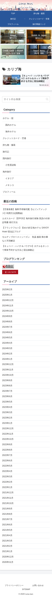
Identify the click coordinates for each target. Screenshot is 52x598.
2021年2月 (7, 546)
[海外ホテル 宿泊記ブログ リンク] (13, 37)
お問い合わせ (38, 585)
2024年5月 (7, 337)
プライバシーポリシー (14, 585)
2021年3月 (7, 541)
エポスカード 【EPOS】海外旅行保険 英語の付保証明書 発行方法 (26, 220)
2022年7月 (7, 455)
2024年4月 (7, 343)
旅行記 (6, 152)
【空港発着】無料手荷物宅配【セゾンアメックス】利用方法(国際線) (24, 211)
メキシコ (9, 185)
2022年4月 (7, 471)
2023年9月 (7, 380)
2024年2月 (7, 354)
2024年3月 (7, 348)
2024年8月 (7, 321)
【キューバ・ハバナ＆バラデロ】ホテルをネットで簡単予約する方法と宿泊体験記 (25, 248)
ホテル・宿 (8, 118)
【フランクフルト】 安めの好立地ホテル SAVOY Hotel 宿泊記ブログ (25, 230)
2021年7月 (7, 519)
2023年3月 (7, 412)
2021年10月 (8, 503)
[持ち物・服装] (39, 52)
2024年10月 (8, 311)
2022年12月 (8, 428)
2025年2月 (7, 289)
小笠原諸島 (10, 165)
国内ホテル (10, 125)
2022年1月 (7, 487)
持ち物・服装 (9, 145)
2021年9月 (7, 508)
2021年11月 (7, 498)
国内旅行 (7, 158)
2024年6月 (7, 332)
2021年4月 (7, 535)
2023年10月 (8, 375)
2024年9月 (7, 316)
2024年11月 (7, 305)
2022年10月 (8, 439)
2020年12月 (8, 557)
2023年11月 (7, 369)
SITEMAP (26, 589)
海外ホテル (10, 131)
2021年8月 (7, 514)
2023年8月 (7, 385)
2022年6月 (7, 460)
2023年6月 (7, 396)
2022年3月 (7, 476)
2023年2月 (7, 418)
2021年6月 (7, 524)
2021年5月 (7, 530)
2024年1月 (7, 359)
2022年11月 (7, 434)
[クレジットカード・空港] (13, 52)
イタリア (9, 178)
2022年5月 (7, 466)
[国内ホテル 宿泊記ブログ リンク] (39, 37)
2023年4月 (7, 407)
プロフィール (9, 192)
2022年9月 (7, 444)
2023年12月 (8, 364)
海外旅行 (7, 172)
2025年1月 (7, 295)
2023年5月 (7, 402)
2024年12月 (8, 300)
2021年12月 (8, 492)
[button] (47, 99)
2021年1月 (7, 551)
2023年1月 (7, 423)
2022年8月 (7, 450)
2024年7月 (7, 327)
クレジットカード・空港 (14, 138)
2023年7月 (7, 391)
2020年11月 (7, 562)
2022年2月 (7, 482)
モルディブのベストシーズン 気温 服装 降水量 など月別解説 (25, 239)
